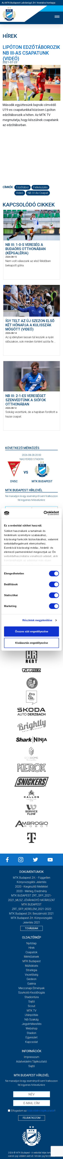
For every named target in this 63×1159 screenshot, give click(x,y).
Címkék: (8, 187)
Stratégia (31, 970)
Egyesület (31, 1037)
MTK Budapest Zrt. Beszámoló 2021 (31, 913)
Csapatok (31, 952)
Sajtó (31, 1001)
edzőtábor (22, 187)
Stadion (31, 1033)
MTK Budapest (32, 961)
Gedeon (31, 979)
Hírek (32, 947)
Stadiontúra (31, 997)
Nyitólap (31, 943)
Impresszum (31, 1057)
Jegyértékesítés (31, 1024)
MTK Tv (31, 1010)
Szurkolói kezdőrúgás (31, 992)
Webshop (31, 1028)
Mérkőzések (31, 956)
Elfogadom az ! (33, 1110)
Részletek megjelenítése (37, 620)
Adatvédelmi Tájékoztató (31, 1061)
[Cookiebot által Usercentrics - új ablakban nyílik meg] (44, 513)
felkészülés (40, 187)
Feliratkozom (31, 1117)
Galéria (31, 983)
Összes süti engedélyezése (31, 631)
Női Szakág (31, 1019)
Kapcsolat (31, 1042)
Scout (31, 1006)
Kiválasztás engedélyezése (31, 642)
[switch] (54, 584)
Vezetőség (31, 974)
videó (19, 193)
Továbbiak (31, 928)
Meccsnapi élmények (32, 988)
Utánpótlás (31, 1015)
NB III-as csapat (38, 193)
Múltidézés (31, 965)
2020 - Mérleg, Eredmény (31, 891)
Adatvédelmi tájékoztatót (40, 1110)
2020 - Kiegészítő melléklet (31, 886)
